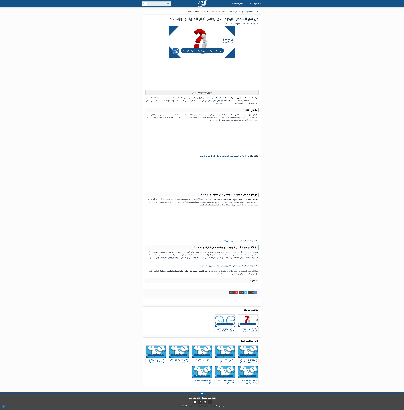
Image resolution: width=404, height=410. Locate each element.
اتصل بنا (214, 405)
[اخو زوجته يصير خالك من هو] (202, 372)
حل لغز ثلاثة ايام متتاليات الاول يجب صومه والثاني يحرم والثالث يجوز (225, 265)
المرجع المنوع (247, 11)
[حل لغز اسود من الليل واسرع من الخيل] (248, 372)
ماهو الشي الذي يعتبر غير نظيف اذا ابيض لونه (156, 361)
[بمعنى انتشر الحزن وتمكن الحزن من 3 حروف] (179, 352)
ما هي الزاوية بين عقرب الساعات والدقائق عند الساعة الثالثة (225, 331)
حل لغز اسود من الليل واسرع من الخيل (249, 381)
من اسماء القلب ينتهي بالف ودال (226, 381)
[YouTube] (195, 402)
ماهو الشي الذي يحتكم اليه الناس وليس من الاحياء (249, 331)
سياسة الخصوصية (201, 405)
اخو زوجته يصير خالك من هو (202, 381)
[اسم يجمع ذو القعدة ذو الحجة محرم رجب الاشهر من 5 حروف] (248, 352)
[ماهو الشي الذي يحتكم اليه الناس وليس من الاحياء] (248, 321)
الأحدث (248, 3)
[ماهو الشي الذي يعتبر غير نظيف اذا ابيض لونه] (156, 352)
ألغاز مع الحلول (235, 11)
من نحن (222, 405)
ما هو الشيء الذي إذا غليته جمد (203, 361)
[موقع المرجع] (202, 3)
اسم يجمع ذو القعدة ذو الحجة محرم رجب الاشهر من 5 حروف (248, 362)
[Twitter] (205, 402)
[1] (211, 120)
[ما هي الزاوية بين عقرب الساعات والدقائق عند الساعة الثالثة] (225, 321)
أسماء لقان (246, 23)
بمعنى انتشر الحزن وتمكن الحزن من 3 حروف (179, 361)
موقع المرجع (212, 100)
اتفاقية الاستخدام (186, 405)
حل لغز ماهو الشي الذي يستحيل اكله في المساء (232, 240)
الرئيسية (257, 3)
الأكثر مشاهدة (238, 3)
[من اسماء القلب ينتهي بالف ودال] (225, 372)
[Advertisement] (202, 74)
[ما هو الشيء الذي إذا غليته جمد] (202, 352)
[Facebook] (210, 402)
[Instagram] (200, 402)
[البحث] (144, 4)
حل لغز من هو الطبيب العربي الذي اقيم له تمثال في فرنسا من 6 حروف (224, 156)
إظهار (194, 92)
